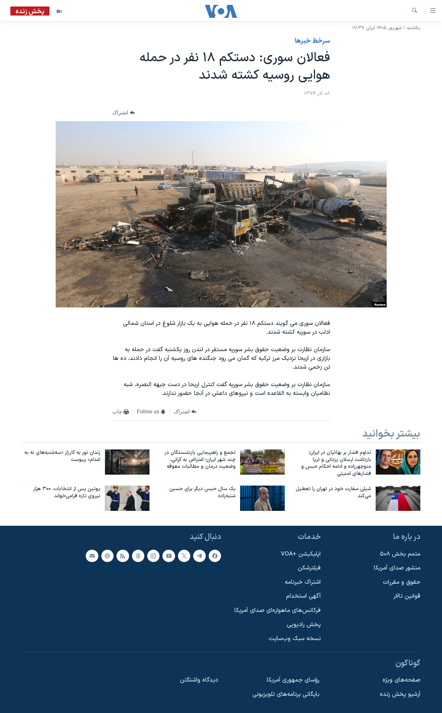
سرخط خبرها (312, 41)
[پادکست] (107, 555)
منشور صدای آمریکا (397, 568)
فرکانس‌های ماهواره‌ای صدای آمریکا (277, 610)
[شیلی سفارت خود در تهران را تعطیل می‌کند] (398, 498)
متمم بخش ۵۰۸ (400, 553)
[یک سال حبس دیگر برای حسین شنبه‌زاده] (262, 498)
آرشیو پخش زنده (400, 694)
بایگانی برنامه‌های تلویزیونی (285, 694)
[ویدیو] (59, 11)
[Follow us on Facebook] (215, 555)
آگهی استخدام (303, 596)
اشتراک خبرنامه (303, 582)
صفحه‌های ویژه (401, 680)
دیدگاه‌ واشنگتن (199, 680)
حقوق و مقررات (401, 582)
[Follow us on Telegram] (199, 555)
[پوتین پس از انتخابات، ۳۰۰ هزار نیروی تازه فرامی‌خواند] (127, 498)
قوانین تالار (406, 596)
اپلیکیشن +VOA (301, 553)
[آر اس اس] (122, 555)
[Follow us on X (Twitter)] (184, 555)
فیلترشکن (309, 568)
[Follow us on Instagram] (153, 555)
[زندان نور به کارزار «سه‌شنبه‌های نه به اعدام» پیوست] (127, 462)
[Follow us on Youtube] (168, 555)
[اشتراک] (92, 555)
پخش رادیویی (304, 624)
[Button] (123, 113)
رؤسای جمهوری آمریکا (293, 680)
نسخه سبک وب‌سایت (295, 638)
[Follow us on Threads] (138, 555)
